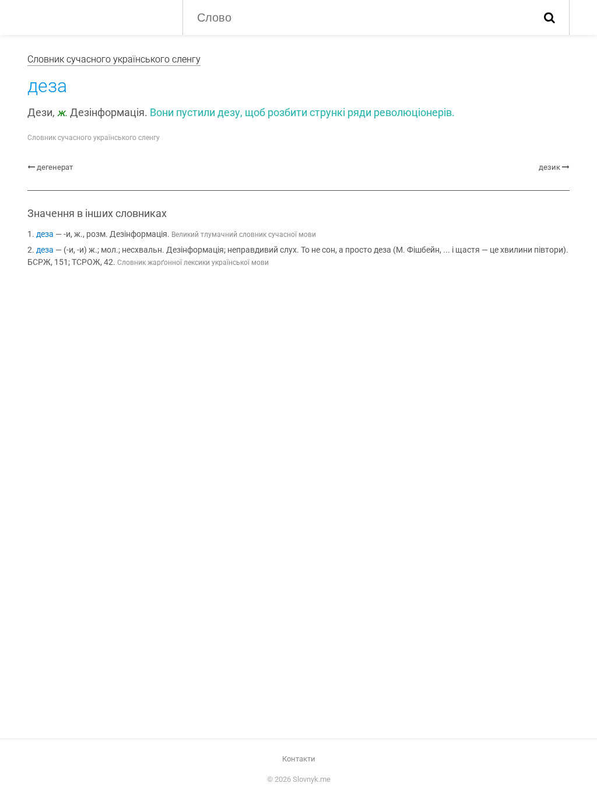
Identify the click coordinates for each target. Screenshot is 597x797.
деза (45, 234)
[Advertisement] (298, 374)
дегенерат (55, 167)
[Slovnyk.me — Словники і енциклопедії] (96, 16)
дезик (549, 167)
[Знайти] (549, 17)
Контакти (298, 758)
